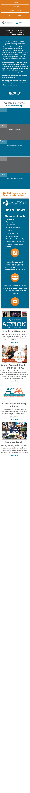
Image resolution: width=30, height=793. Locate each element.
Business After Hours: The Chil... (15, 162)
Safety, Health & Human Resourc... (15, 178)
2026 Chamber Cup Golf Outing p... (15, 145)
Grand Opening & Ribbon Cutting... (15, 113)
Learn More (14, 342)
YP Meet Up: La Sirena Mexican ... (15, 129)
